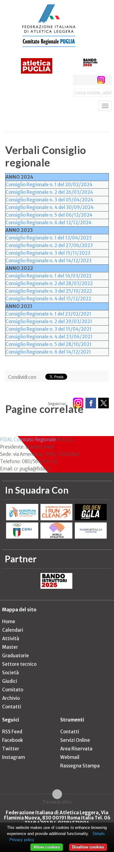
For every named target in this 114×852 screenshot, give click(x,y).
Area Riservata (76, 749)
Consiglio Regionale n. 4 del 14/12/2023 (48, 261)
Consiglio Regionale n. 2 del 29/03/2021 (48, 321)
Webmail (69, 757)
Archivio (11, 698)
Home (8, 621)
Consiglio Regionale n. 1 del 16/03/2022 (48, 276)
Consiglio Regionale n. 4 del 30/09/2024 (49, 207)
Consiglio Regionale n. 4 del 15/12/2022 (48, 299)
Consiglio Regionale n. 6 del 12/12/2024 (48, 222)
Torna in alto (57, 802)
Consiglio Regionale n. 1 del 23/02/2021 (48, 314)
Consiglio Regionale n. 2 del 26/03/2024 (49, 192)
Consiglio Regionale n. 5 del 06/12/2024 (48, 215)
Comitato (12, 690)
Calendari (12, 630)
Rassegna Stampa (80, 766)
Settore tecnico (19, 664)
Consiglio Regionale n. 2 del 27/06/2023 (49, 245)
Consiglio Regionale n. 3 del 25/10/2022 (48, 291)
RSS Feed (12, 732)
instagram (101, 80)
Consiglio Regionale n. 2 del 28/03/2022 (49, 283)
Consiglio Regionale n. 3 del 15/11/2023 (47, 253)
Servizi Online (75, 740)
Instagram (13, 757)
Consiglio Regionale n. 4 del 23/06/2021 (48, 337)
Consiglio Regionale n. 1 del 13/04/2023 (48, 238)
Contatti (11, 707)
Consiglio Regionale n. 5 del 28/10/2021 (48, 344)
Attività (10, 638)
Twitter (10, 749)
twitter (89, 80)
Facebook (12, 740)
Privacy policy (21, 839)
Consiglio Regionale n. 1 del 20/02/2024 (48, 184)
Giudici (9, 681)
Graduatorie (15, 655)
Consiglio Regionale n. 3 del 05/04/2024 (49, 200)
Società (10, 673)
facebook (78, 80)
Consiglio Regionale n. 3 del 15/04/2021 (48, 329)
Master (10, 647)
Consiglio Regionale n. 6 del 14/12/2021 (48, 352)
